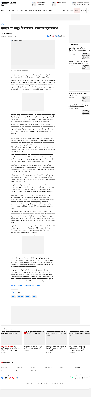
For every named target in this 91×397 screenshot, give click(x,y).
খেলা (30, 10)
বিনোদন (35, 10)
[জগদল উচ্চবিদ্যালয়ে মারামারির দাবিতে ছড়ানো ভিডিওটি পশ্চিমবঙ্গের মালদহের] (11, 338)
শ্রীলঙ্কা (34, 297)
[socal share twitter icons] (50, 37)
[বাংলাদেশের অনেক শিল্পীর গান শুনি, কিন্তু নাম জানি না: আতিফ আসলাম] (74, 4)
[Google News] (17, 377)
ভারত (13, 297)
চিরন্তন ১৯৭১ (77, 367)
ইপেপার (2, 370)
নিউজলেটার (61, 383)
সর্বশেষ (2, 10)
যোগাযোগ (54, 383)
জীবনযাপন (45, 10)
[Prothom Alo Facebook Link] (3, 378)
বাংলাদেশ (8, 10)
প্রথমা (17, 370)
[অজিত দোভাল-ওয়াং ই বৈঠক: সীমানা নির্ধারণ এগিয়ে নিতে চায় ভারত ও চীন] (86, 67)
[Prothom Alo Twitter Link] (7, 378)
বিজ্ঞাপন (35, 383)
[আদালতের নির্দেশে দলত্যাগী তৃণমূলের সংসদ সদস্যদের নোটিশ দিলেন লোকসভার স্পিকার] (86, 112)
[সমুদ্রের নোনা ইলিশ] (54, 4)
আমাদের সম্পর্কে (28, 383)
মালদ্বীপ (27, 297)
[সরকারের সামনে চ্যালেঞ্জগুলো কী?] (34, 4)
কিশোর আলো (19, 367)
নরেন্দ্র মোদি (20, 297)
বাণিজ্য (21, 10)
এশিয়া (2, 24)
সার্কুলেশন (42, 383)
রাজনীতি (13, 10)
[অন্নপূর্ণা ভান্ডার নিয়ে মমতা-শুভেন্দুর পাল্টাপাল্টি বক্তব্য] (86, 99)
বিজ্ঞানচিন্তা (33, 367)
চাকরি (39, 10)
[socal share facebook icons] (48, 37)
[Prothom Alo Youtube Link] (14, 378)
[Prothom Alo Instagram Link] (10, 378)
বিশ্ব (17, 10)
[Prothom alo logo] (8, 363)
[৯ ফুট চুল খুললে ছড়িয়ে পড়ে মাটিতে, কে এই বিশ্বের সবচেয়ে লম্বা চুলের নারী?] (34, 338)
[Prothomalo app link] (75, 378)
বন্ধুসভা (61, 367)
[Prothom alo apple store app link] (85, 378)
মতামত (26, 10)
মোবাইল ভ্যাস (33, 370)
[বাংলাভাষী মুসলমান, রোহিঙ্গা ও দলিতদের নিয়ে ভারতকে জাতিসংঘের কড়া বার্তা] (86, 56)
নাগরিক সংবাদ (4, 367)
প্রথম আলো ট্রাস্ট (49, 367)
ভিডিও (50, 10)
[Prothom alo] (10, 4)
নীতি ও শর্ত (48, 383)
